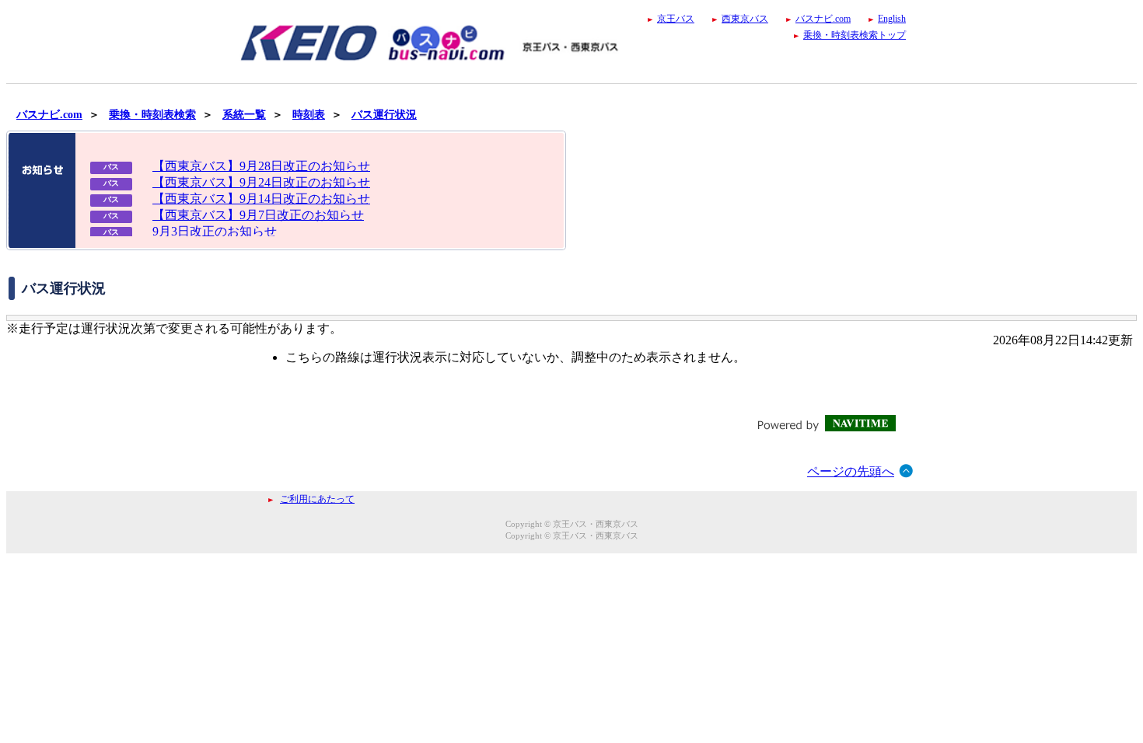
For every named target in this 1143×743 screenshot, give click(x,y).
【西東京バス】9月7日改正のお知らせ (258, 215)
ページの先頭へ (850, 471)
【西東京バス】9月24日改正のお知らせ (261, 182)
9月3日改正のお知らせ (214, 231)
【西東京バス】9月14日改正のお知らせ (261, 198)
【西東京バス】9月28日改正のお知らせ (261, 166)
